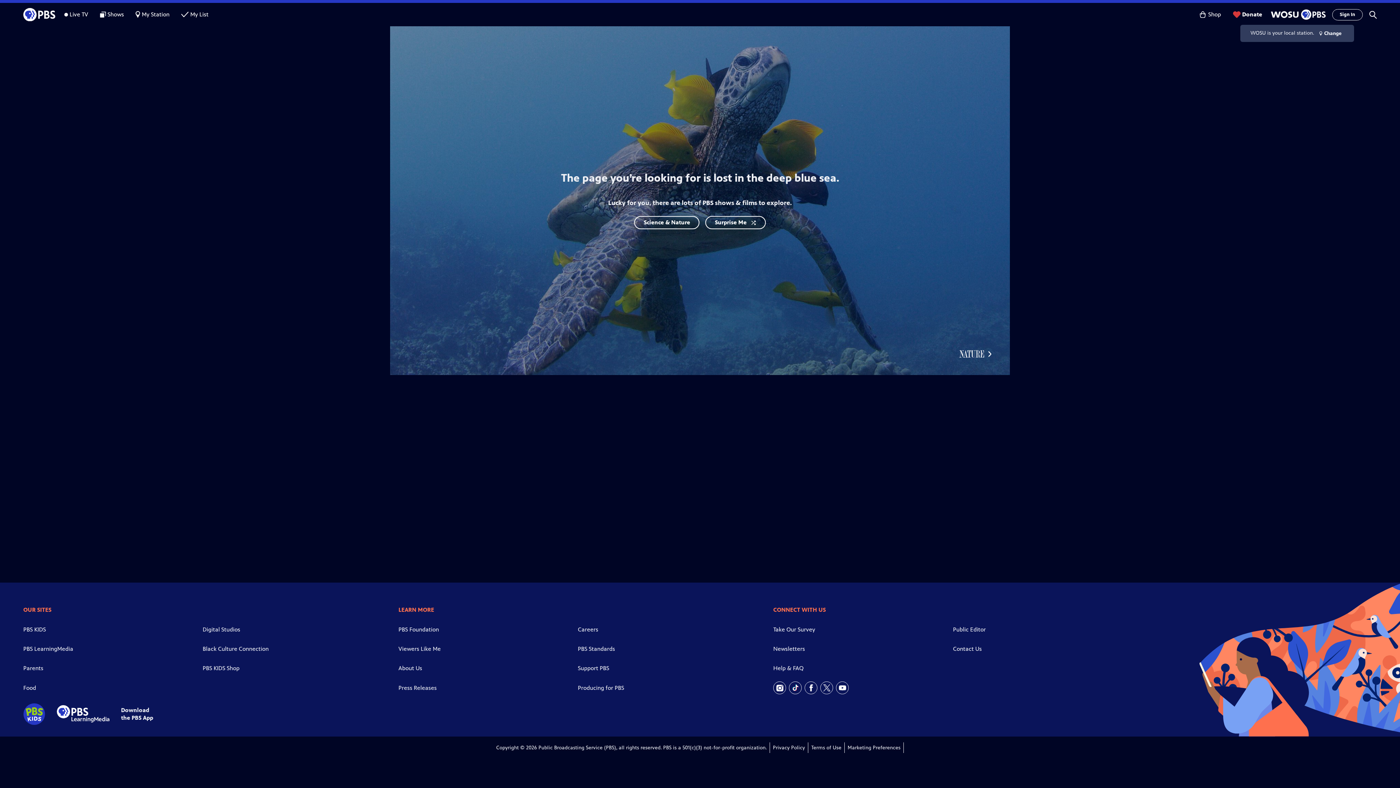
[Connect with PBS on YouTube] (842, 687)
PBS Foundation (418, 629)
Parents (33, 668)
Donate (1252, 14)
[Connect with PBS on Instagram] (779, 687)
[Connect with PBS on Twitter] (826, 687)
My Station (156, 14)
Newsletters (789, 648)
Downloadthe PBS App (137, 714)
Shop (1214, 14)
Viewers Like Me (419, 648)
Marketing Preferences (874, 748)
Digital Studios (221, 629)
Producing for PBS (601, 687)
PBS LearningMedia (48, 648)
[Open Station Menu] (1297, 14)
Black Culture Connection (236, 648)
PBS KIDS (34, 629)
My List (199, 14)
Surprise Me (731, 222)
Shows (116, 14)
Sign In (1347, 15)
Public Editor (969, 629)
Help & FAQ (788, 668)
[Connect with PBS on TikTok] (795, 687)
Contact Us (967, 648)
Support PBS (593, 668)
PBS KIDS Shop (221, 668)
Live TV (79, 14)
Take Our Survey (794, 629)
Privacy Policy (789, 748)
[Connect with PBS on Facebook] (811, 687)
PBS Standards (596, 648)
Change (1333, 33)
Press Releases (417, 687)
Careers (588, 629)
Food (29, 687)
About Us (410, 668)
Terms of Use (826, 748)
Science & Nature (667, 222)
